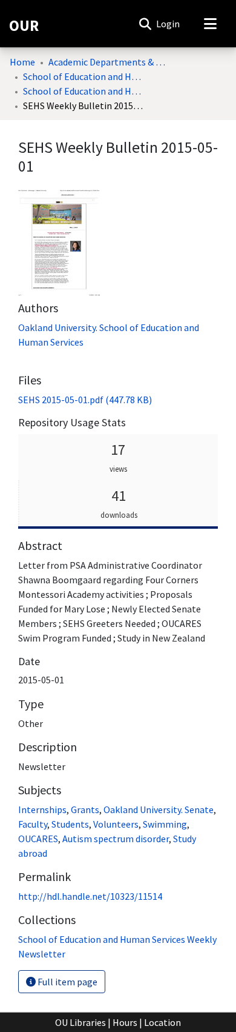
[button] (144, 23)
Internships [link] (42, 809)
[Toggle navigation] (210, 23)
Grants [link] (85, 809)
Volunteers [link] (116, 824)
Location (162, 1022)
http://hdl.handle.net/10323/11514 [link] (90, 896)
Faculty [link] (32, 824)
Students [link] (70, 824)
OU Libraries (80, 1022)
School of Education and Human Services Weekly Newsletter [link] (83, 91)
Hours (125, 1022)
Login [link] (168, 24)
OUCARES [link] (38, 839)
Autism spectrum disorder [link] (115, 839)
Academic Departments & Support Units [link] (108, 62)
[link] (85, 400)
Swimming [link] (165, 824)
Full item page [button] (66, 982)
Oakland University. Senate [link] (158, 809)
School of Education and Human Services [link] (83, 76)
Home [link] (22, 62)
